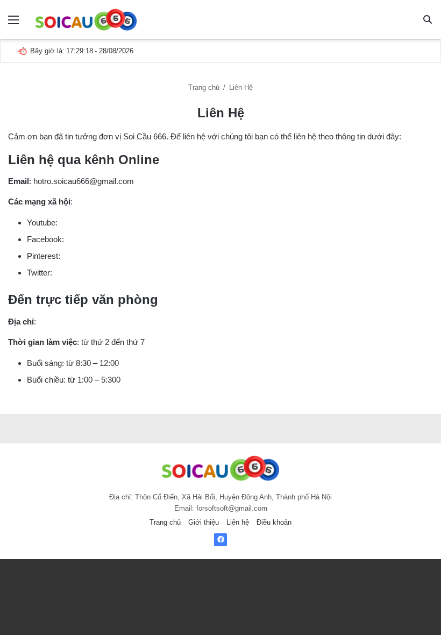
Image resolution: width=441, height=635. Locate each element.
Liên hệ (237, 522)
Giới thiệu (203, 522)
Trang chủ (203, 87)
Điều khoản (274, 522)
